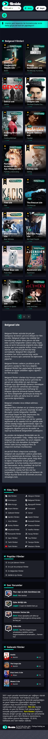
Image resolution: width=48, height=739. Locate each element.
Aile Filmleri (12, 496)
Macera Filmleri (34, 525)
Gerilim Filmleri (13, 517)
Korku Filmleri (13, 525)
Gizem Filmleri (33, 517)
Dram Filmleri (13, 508)
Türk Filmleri (12, 546)
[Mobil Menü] (4, 15)
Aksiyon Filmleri (34, 496)
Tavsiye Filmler (33, 542)
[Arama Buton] (19, 8)
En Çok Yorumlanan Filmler (18, 567)
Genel (30, 513)
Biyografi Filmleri (34, 504)
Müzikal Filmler (13, 529)
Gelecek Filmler (13, 513)
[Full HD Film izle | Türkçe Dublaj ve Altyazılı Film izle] (12, 3)
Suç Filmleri (32, 538)
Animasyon (12, 500)
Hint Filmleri (12, 521)
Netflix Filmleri (33, 529)
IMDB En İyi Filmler (15, 575)
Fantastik (31, 508)
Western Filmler (34, 546)
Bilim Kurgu (12, 504)
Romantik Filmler (14, 534)
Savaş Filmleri (33, 534)
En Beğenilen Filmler (15, 571)
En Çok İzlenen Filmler (16, 562)
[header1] (24, 35)
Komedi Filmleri (34, 521)
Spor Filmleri (13, 538)
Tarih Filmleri (13, 542)
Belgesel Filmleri (34, 500)
